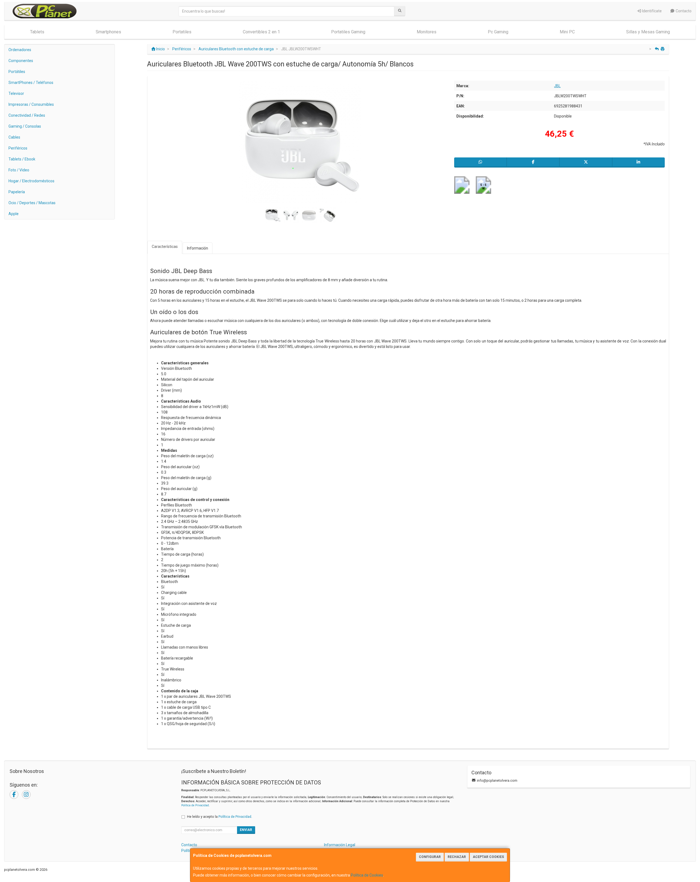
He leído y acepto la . (219, 816)
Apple (13, 214)
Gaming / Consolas (24, 126)
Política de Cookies (367, 875)
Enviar (246, 830)
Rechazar (457, 857)
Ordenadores (19, 50)
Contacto (683, 11)
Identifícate (651, 11)
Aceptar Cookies (488, 857)
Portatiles (182, 31)
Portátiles (16, 71)
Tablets (37, 31)
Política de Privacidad (195, 805)
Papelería (16, 192)
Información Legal (339, 845)
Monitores (426, 31)
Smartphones (108, 31)
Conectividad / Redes (26, 115)
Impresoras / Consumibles (31, 104)
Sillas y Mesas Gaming (648, 31)
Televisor (16, 93)
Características (165, 246)
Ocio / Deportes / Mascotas (32, 203)
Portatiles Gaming (348, 31)
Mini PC (567, 31)
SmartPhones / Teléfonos (30, 82)
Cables (14, 137)
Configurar (430, 857)
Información (197, 248)
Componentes (20, 60)
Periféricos (17, 148)
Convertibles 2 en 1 (261, 31)
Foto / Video (18, 170)
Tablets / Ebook (21, 159)
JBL (557, 86)
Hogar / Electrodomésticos (31, 181)
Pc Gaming (498, 31)
